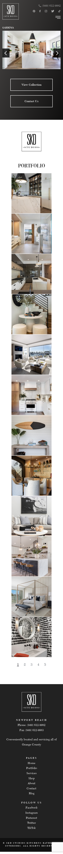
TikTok (31, 828)
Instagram (31, 812)
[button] (25, 665)
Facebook (31, 807)
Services (31, 773)
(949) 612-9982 (51, 5)
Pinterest (31, 818)
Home (31, 763)
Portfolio (31, 768)
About (31, 783)
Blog (31, 793)
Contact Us (31, 101)
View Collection (32, 84)
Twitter (31, 823)
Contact (31, 788)
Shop (31, 778)
